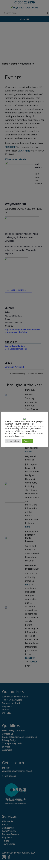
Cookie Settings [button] (12, 441)
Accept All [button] (28, 441)
